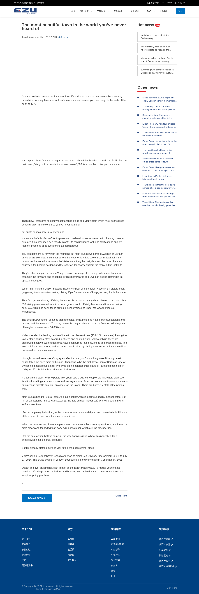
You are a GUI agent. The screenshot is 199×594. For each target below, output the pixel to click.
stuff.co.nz (63, 37)
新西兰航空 (165, 561)
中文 (180, 3)
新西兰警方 (165, 539)
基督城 (71, 539)
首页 (73, 11)
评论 (24, 560)
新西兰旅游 (165, 544)
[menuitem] (73, 11)
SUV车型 (115, 560)
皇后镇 (71, 549)
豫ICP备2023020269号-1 (48, 589)
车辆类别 (115, 539)
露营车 (114, 570)
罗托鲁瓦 (72, 560)
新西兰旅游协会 (167, 566)
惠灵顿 (71, 555)
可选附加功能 (117, 544)
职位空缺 (26, 549)
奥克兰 (71, 544)
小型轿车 (115, 549)
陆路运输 (164, 555)
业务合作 (26, 555)
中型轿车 (115, 555)
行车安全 (164, 550)
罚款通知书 (27, 565)
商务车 (114, 565)
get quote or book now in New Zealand (43, 232)
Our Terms (172, 588)
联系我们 (26, 544)
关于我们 (26, 539)
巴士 (113, 576)
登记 (180, 11)
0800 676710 (167, 3)
